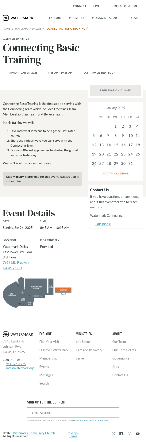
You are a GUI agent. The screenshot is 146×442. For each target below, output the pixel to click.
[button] (78, 18)
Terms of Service (96, 420)
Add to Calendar (115, 173)
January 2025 (115, 108)
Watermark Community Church (34, 433)
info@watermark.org (20, 368)
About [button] (114, 18)
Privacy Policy (79, 420)
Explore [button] (55, 18)
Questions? (100, 224)
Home (7, 28)
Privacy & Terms (73, 434)
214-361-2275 (16, 364)
